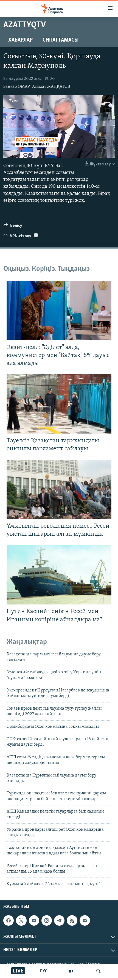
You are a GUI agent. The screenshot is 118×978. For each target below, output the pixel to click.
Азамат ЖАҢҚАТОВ (51, 87)
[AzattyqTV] (71, 971)
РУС (43, 971)
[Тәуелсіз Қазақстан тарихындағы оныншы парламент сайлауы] (59, 404)
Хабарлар (20, 40)
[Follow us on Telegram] (59, 920)
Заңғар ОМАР (16, 87)
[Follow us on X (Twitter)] (21, 920)
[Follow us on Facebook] (8, 920)
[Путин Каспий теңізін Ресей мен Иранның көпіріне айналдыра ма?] (59, 574)
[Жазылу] (85, 920)
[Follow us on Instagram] (46, 920)
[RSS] (72, 920)
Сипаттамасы (61, 40)
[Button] (13, 227)
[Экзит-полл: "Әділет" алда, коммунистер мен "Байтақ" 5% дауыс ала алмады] (59, 310)
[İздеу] (98, 971)
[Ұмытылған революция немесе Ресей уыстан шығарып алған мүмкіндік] (59, 489)
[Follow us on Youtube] (34, 920)
